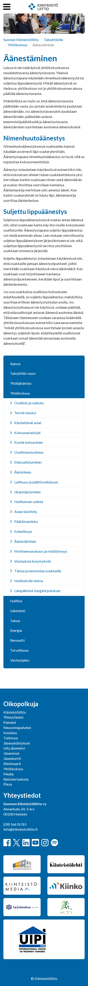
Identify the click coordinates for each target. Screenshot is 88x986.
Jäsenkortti (12, 758)
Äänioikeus (22, 472)
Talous (15, 620)
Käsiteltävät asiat (27, 423)
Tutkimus (10, 738)
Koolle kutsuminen (28, 442)
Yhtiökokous (18, 45)
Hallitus (16, 601)
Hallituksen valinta (28, 501)
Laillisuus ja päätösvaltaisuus (36, 482)
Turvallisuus (19, 650)
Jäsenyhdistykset (16, 743)
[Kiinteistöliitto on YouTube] (35, 842)
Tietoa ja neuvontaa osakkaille (37, 571)
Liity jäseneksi (14, 748)
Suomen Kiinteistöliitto (21, 39)
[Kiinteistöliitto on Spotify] (54, 842)
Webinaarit (12, 763)
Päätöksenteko (26, 521)
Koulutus (10, 733)
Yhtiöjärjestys (21, 383)
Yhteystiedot (13, 717)
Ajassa (15, 363)
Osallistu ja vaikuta (29, 403)
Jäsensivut (11, 753)
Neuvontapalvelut (17, 727)
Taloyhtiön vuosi (22, 373)
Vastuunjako (19, 660)
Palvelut (9, 722)
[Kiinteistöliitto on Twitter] (16, 842)
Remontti (17, 640)
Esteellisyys (23, 531)
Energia (16, 630)
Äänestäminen (25, 541)
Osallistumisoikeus (29, 452)
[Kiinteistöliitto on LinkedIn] (26, 842)
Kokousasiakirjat (27, 432)
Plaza (7, 784)
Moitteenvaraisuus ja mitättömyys (40, 551)
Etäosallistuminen (28, 462)
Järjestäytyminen (27, 492)
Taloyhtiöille (53, 39)
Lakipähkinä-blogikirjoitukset (37, 590)
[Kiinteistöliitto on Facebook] (7, 842)
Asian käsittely (25, 511)
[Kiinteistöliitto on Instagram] (45, 842)
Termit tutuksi (25, 413)
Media (8, 774)
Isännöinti (17, 611)
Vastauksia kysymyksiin (32, 561)
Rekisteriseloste (15, 779)
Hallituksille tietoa (28, 581)
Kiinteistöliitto (14, 712)
